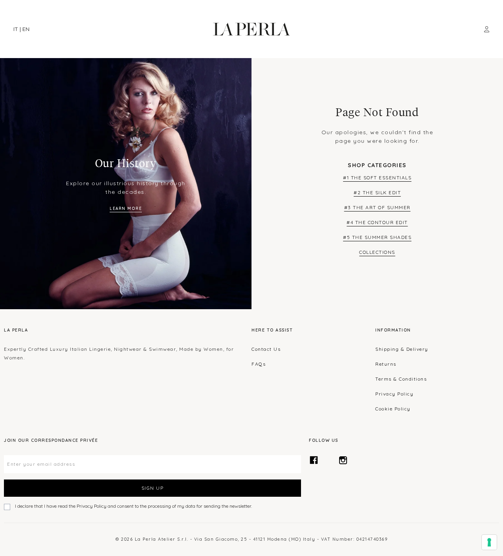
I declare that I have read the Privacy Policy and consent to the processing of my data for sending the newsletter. (133, 506)
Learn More (126, 208)
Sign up (152, 488)
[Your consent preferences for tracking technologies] (489, 542)
